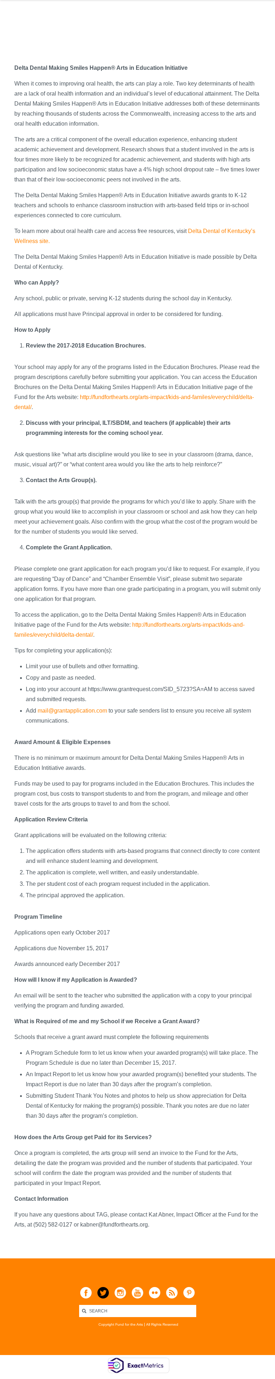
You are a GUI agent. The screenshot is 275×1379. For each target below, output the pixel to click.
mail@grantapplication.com (72, 711)
